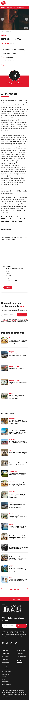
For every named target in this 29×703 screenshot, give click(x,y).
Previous (2, 19)
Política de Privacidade (13, 320)
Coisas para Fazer (11, 7)
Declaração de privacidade (5, 668)
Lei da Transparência (5, 680)
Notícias (3, 7)
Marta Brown (18, 83)
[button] (26, 238)
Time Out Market (21, 656)
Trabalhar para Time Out (5, 663)
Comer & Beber (20, 7)
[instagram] (3, 643)
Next (26, 19)
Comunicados (5, 656)
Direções (8, 287)
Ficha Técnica (5, 653)
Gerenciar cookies (6, 684)
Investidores (5, 659)
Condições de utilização (5, 675)
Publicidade (20, 653)
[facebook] (11, 643)
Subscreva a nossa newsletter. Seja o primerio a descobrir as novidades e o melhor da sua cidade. (14, 310)
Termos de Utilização (6, 632)
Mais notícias (14, 589)
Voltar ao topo (16, 599)
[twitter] (16, 643)
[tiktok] (7, 643)
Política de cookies (6, 672)
